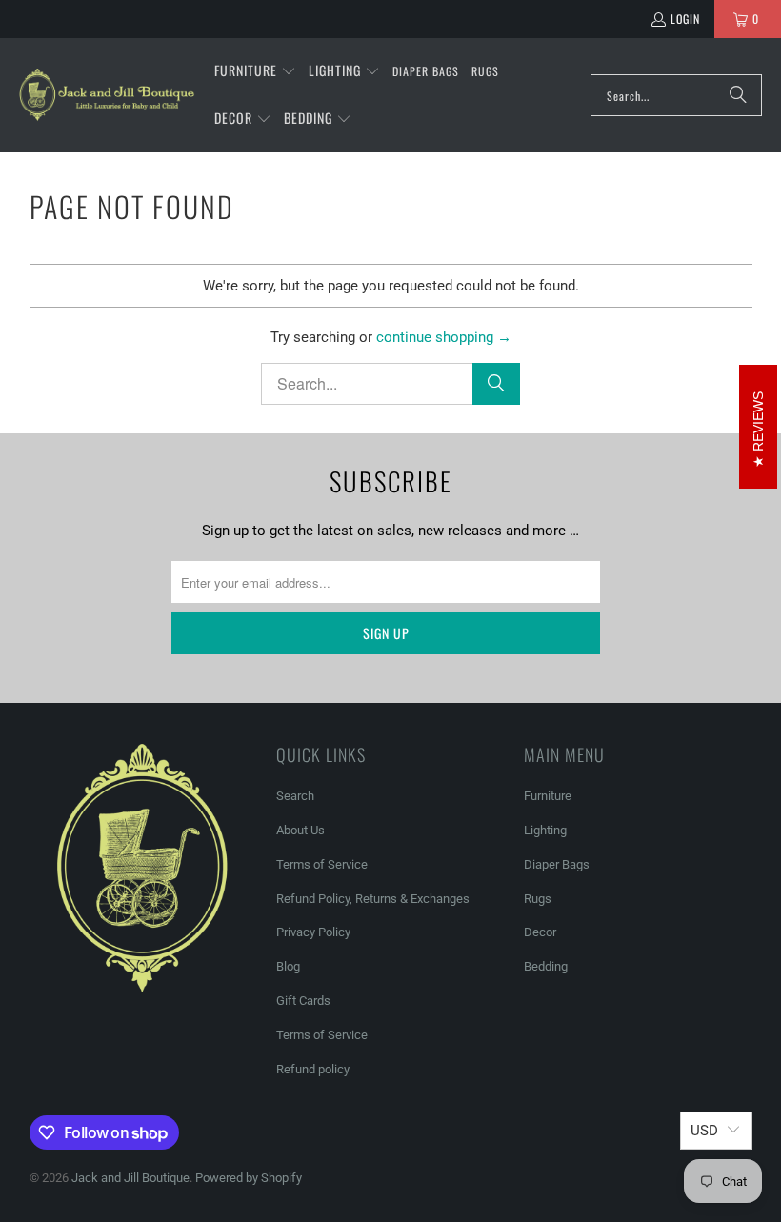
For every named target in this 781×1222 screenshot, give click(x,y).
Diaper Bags (557, 864)
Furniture (547, 796)
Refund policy (313, 1069)
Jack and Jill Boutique (130, 1178)
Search (295, 796)
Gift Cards (303, 1000)
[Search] (738, 95)
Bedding (546, 966)
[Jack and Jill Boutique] (107, 95)
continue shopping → (443, 337)
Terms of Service (322, 864)
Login (685, 18)
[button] (255, 71)
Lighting (545, 830)
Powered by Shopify (248, 1178)
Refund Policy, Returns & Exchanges (373, 898)
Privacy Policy (313, 932)
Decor (540, 932)
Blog (288, 966)
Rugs (537, 898)
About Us (300, 830)
